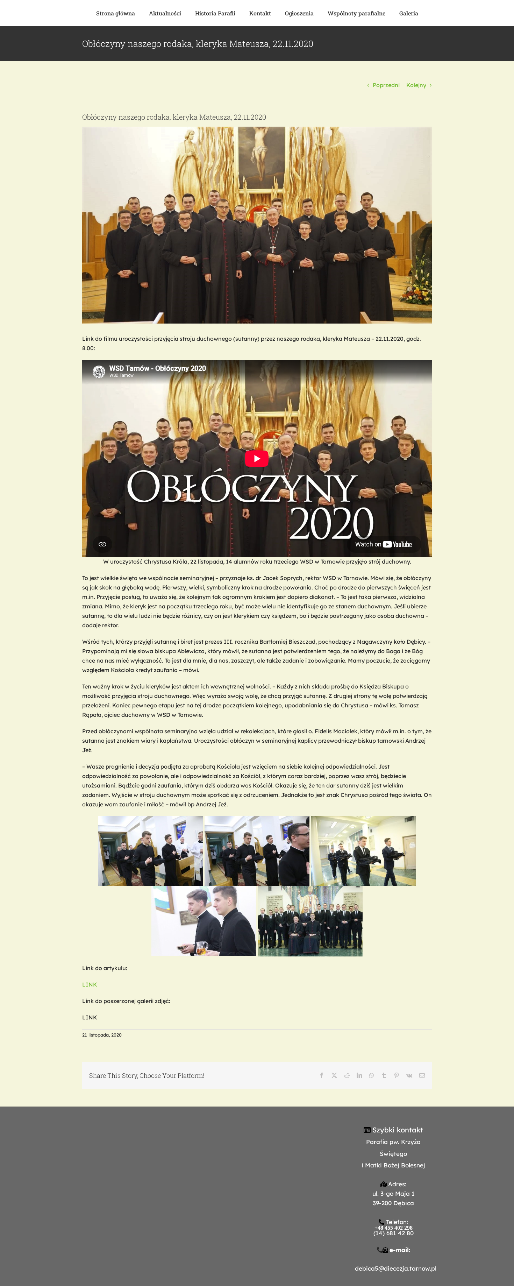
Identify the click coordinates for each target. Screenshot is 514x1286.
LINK (89, 984)
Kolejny (416, 85)
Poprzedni (386, 85)
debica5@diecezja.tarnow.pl (395, 1268)
